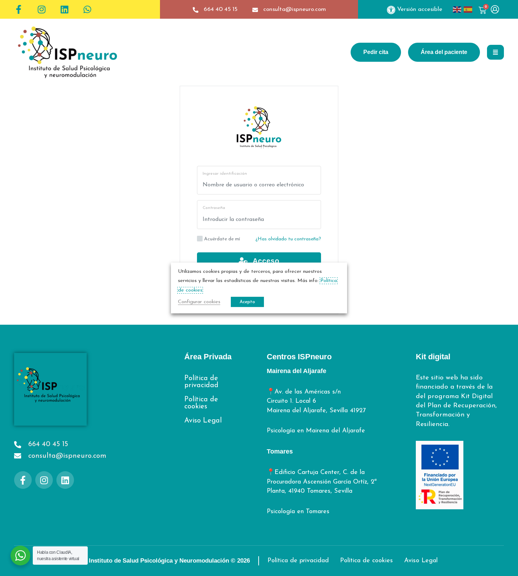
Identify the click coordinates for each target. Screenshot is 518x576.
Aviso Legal (203, 420)
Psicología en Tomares (298, 512)
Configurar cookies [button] (199, 302)
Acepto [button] (247, 302)
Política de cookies (201, 403)
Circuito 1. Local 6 (291, 401)
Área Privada (208, 356)
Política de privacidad (201, 382)
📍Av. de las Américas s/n (304, 392)
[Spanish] (469, 9)
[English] (458, 9)
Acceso (263, 261)
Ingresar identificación (225, 174)
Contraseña (214, 208)
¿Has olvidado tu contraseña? (288, 239)
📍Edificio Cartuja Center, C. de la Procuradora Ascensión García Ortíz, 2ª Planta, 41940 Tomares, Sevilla (322, 481)
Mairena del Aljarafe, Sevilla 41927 (316, 411)
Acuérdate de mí (222, 239)
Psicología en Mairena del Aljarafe (316, 431)
